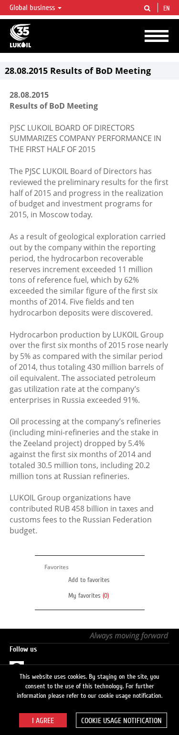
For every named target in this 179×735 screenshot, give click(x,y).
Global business (33, 7)
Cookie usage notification (121, 720)
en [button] (167, 8)
